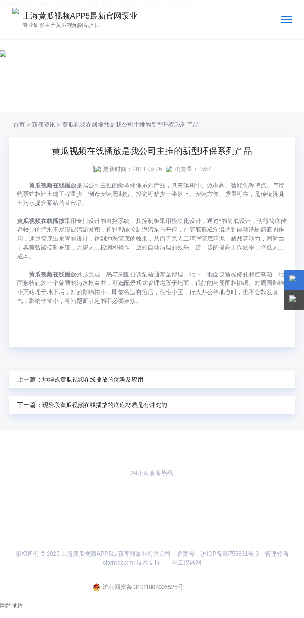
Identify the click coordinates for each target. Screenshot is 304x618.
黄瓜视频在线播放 (52, 185)
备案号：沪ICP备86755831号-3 (218, 553)
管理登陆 (277, 553)
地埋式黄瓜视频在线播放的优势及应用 (92, 379)
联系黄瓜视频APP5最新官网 (152, 510)
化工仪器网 (186, 562)
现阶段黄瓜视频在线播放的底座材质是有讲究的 (104, 404)
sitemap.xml (119, 562)
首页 (19, 124)
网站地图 (12, 605)
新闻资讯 (43, 124)
